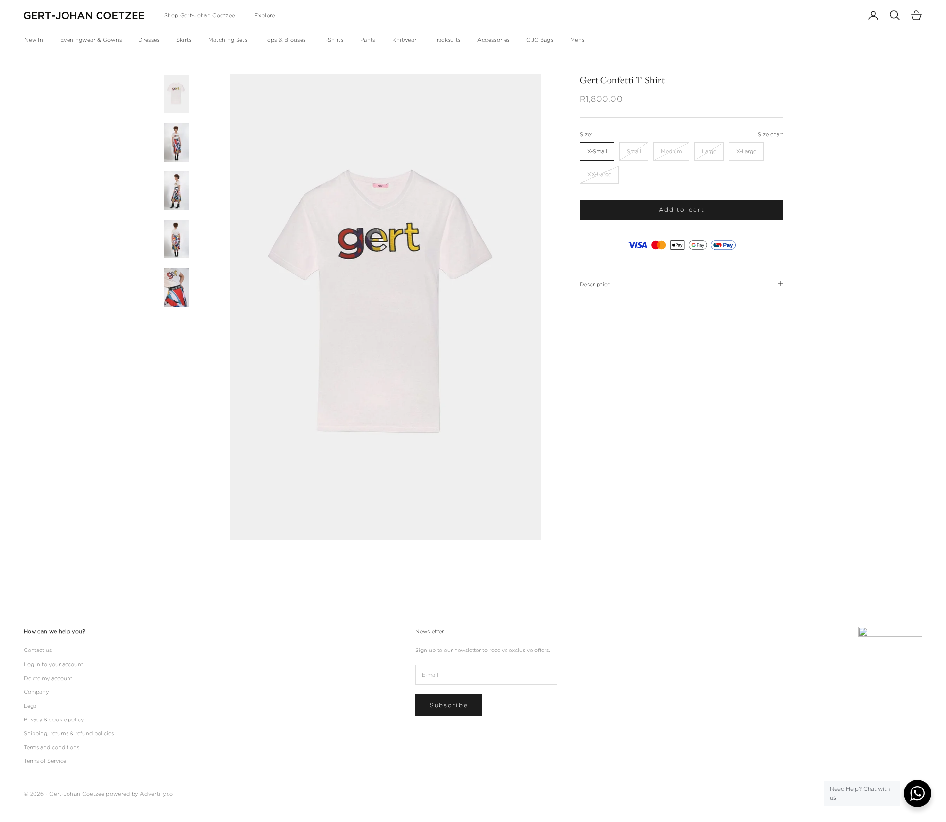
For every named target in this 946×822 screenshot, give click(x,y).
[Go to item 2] (176, 142)
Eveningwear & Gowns (91, 40)
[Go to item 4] (176, 239)
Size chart (770, 134)
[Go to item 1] (176, 94)
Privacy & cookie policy (54, 719)
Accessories (493, 40)
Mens (577, 40)
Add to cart (682, 209)
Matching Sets (227, 40)
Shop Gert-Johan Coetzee (199, 15)
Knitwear (404, 40)
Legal (31, 706)
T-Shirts (332, 40)
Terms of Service (45, 761)
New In (33, 40)
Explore (264, 15)
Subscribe (449, 705)
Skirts (184, 40)
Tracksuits (446, 40)
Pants (367, 40)
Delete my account (48, 678)
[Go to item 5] (176, 287)
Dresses (148, 40)
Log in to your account (53, 664)
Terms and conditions (51, 747)
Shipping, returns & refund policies (69, 733)
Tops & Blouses (285, 40)
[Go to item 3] (176, 191)
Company (36, 692)
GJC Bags (539, 40)
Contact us (38, 650)
